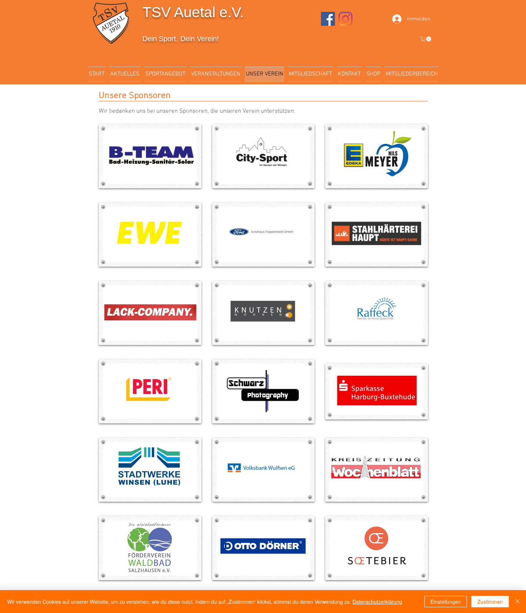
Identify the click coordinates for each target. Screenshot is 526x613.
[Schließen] (517, 601)
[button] (426, 39)
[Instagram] (345, 19)
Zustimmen (490, 601)
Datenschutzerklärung (377, 601)
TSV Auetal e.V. (193, 12)
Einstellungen (445, 601)
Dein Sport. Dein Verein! (180, 39)
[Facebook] (328, 19)
